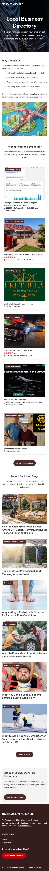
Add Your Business (15, 797)
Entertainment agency (14, 416)
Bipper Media (25, 826)
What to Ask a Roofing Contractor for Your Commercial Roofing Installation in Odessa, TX (24, 739)
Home (4, 839)
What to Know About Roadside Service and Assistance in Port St (24, 655)
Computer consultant (14, 221)
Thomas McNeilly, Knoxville (15, 448)
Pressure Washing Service (14, 542)
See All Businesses (24, 463)
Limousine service (13, 367)
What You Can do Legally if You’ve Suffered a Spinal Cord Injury (21, 696)
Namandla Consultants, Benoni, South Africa (23, 254)
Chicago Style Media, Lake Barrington (20, 202)
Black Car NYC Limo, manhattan (18, 350)
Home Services (10, 497)
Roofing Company (11, 706)
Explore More (24, 754)
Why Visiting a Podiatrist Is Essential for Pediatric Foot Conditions (23, 613)
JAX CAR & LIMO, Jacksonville (16, 399)
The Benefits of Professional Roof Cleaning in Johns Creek (21, 572)
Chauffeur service (13, 317)
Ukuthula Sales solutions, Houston (18, 304)
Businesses (6, 842)
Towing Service (10, 624)
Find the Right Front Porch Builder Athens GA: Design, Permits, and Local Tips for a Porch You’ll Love (24, 529)
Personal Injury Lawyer (13, 665)
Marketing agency (13, 169)
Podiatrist (8, 583)
